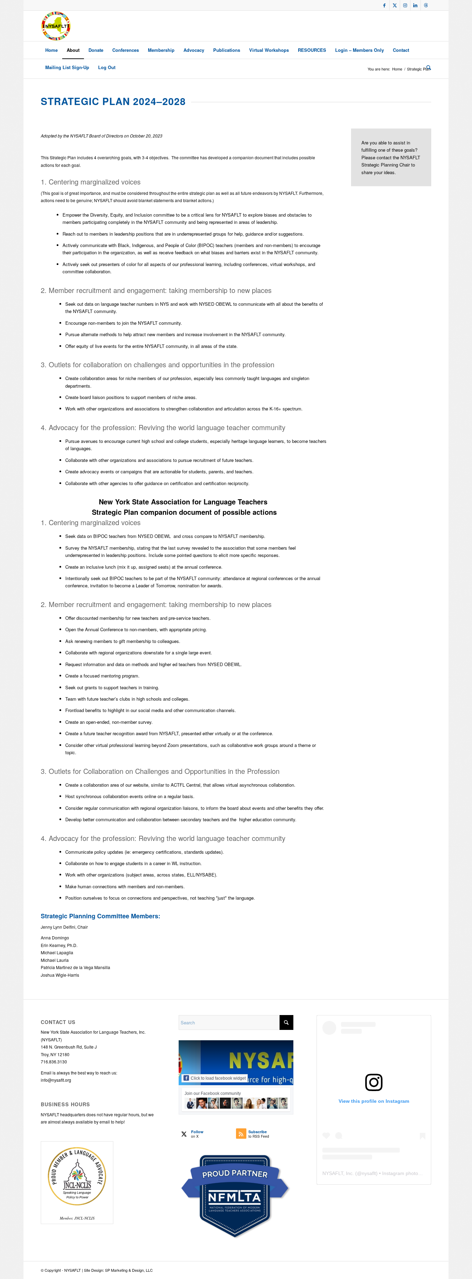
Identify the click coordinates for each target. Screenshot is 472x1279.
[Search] (426, 67)
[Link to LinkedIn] (415, 5)
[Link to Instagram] (405, 5)
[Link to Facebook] (384, 5)
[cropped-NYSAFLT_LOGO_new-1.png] (56, 26)
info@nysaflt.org (56, 1080)
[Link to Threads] (426, 5)
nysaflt (369, 1173)
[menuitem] (51, 50)
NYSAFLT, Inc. (338, 1173)
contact (384, 157)
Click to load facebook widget (218, 1078)
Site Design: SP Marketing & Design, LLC (118, 1270)
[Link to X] (395, 5)
